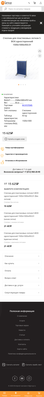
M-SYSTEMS (27, 105)
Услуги (22, 321)
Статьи (22, 335)
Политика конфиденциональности (22, 354)
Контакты (22, 344)
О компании (22, 316)
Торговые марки (22, 325)
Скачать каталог (12, 365)
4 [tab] (25, 84)
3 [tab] (23, 84)
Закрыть (41, 23)
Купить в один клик (16, 139)
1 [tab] (18, 84)
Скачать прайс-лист (33, 365)
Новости (22, 330)
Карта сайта (22, 349)
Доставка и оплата (22, 339)
